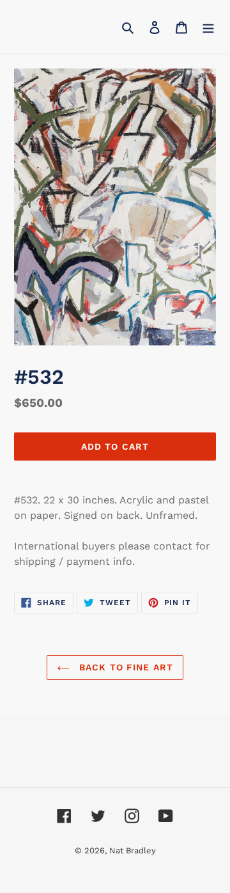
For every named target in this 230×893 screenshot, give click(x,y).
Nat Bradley (132, 850)
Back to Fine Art (124, 667)
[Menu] (208, 27)
